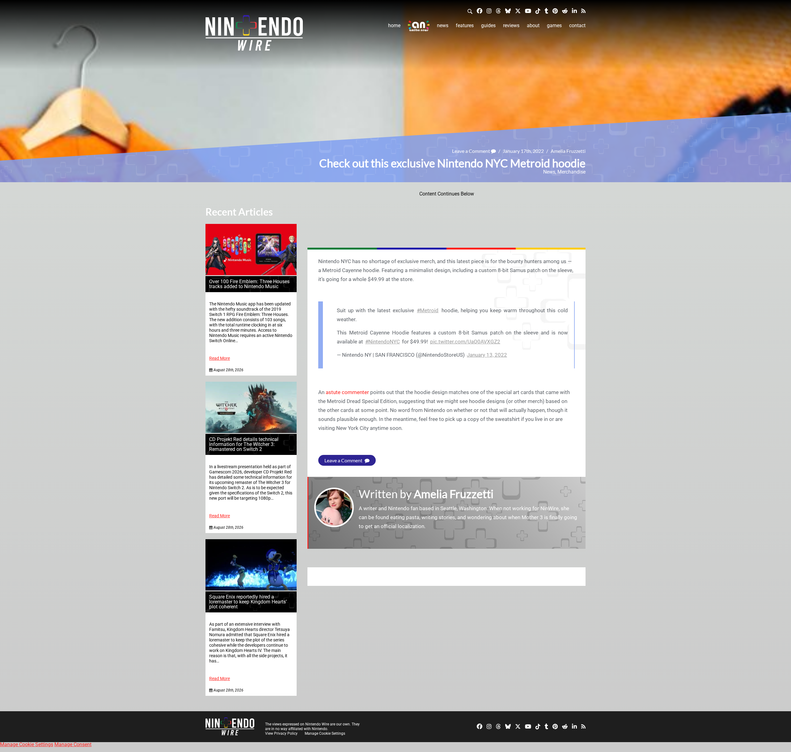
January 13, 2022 (487, 355)
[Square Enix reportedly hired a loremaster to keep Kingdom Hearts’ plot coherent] (251, 589)
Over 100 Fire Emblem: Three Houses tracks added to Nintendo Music (249, 284)
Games (554, 25)
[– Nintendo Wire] (254, 35)
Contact (577, 25)
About (533, 25)
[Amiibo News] (418, 25)
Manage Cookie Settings (325, 733)
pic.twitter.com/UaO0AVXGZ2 (465, 341)
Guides (488, 25)
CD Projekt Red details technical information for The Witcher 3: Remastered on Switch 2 (243, 444)
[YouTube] (528, 11)
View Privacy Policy (281, 733)
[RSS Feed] (583, 11)
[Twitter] (518, 11)
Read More (219, 358)
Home (394, 25)
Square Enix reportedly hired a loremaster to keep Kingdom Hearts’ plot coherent (248, 602)
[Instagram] (489, 11)
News (442, 25)
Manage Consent (72, 744)
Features (465, 25)
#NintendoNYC (382, 341)
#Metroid (427, 310)
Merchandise (571, 172)
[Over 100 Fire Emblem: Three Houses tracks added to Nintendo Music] (251, 273)
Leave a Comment (471, 151)
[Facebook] (479, 11)
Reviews (511, 25)
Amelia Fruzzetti (568, 151)
